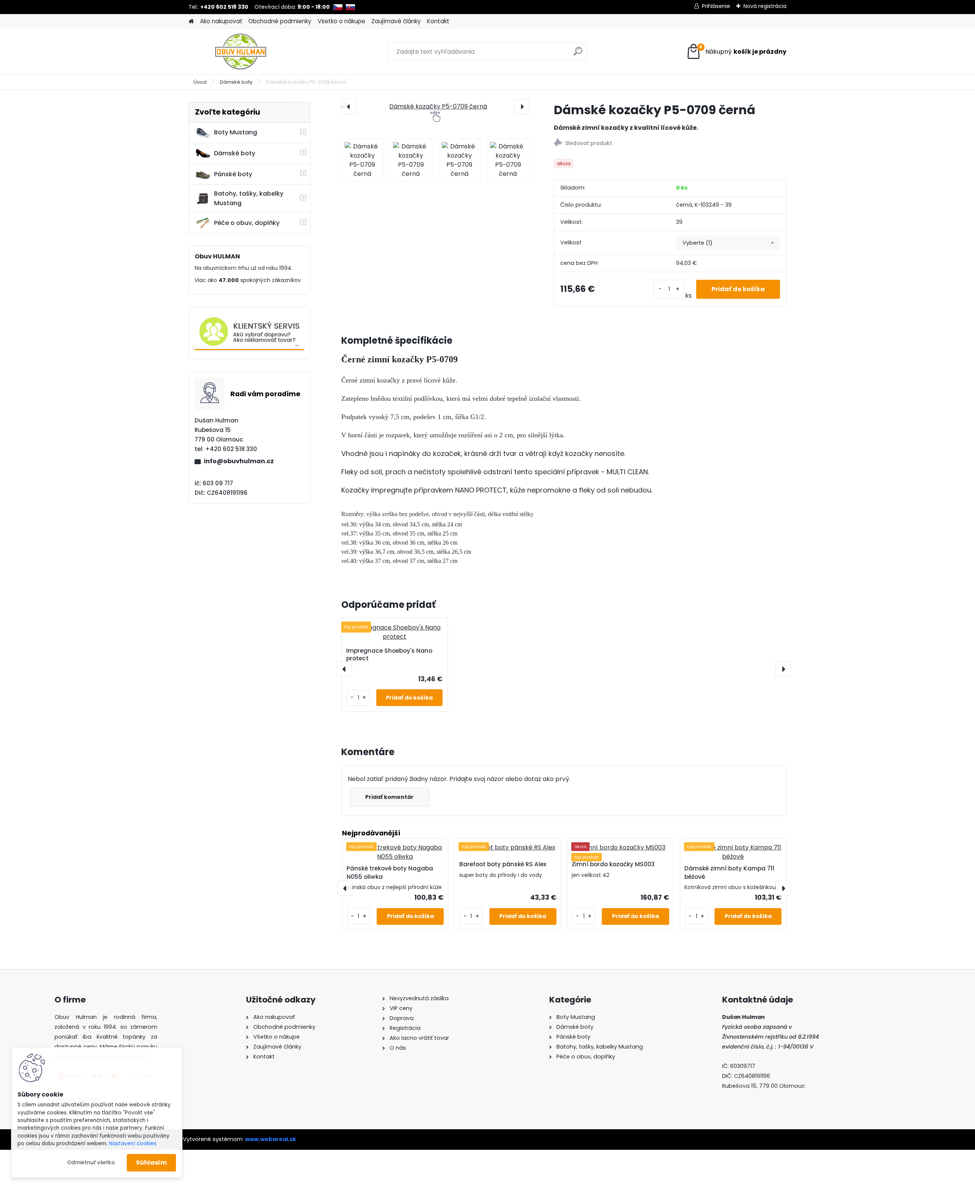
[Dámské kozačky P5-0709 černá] (435, 106)
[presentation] (348, 106)
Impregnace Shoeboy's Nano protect (389, 654)
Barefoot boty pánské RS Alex (503, 864)
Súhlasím (151, 1162)
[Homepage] (191, 21)
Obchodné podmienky (280, 21)
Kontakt (438, 21)
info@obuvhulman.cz (239, 461)
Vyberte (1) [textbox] (697, 243)
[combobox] (728, 242)
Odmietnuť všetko (91, 1162)
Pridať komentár (389, 797)
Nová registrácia (764, 6)
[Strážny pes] (670, 143)
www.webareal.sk (270, 1139)
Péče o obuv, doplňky (247, 222)
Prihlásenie (716, 6)
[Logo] (241, 52)
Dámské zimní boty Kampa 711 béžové (729, 872)
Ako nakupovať (221, 21)
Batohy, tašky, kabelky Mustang (248, 198)
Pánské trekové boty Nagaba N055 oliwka (390, 872)
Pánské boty (233, 174)
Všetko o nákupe (341, 21)
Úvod (199, 82)
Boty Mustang (235, 132)
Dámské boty (236, 82)
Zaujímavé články (396, 21)
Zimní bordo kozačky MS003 (613, 864)
